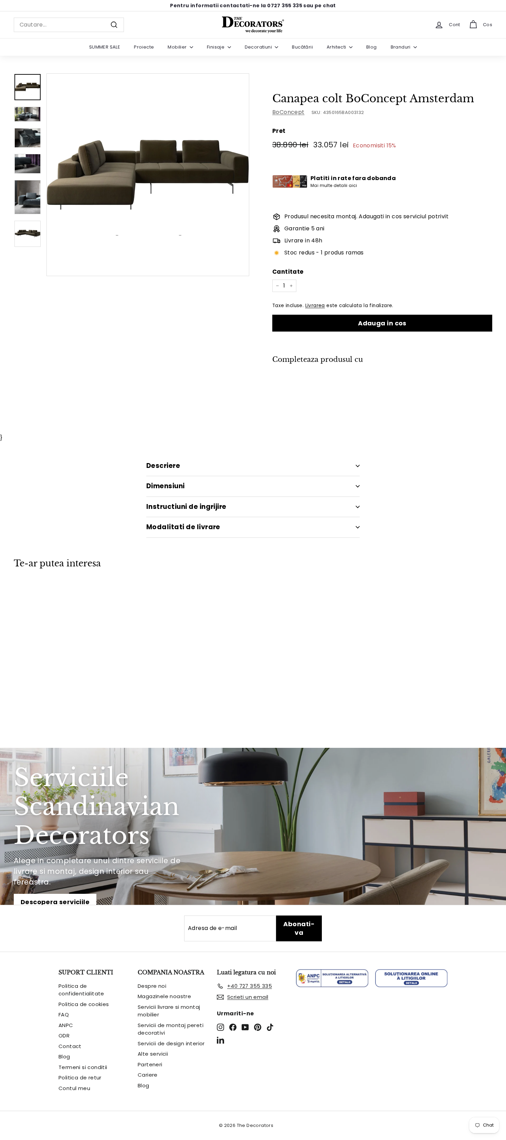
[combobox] (69, 25)
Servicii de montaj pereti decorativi (170, 1029)
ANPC (66, 1025)
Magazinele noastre (164, 996)
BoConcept (288, 112)
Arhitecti (337, 47)
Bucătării (302, 47)
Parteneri (150, 1064)
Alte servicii (153, 1053)
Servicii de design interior (171, 1043)
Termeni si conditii (83, 1067)
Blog (371, 47)
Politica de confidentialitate (81, 989)
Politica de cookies (84, 1004)
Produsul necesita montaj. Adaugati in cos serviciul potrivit (366, 216)
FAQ (64, 1014)
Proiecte (144, 47)
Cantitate (288, 272)
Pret (279, 131)
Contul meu (74, 1088)
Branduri (401, 47)
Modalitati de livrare (183, 527)
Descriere (163, 465)
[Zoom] (148, 175)
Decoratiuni (259, 47)
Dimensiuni (165, 486)
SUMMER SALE (104, 47)
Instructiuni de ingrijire (186, 506)
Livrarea (315, 305)
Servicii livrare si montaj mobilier (169, 1010)
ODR (64, 1035)
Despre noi (152, 986)
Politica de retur (80, 1077)
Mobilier (178, 47)
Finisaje (216, 47)
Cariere (148, 1074)
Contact (70, 1046)
